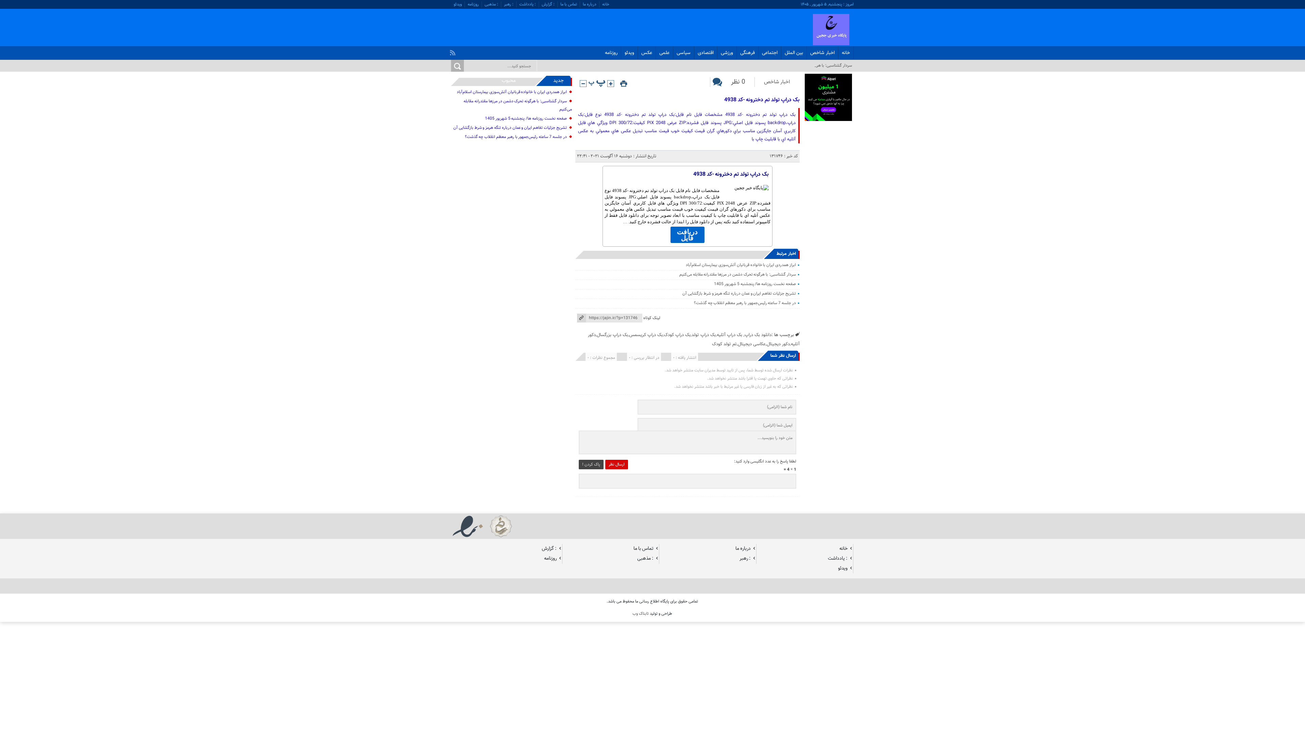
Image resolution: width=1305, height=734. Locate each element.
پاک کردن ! (591, 464)
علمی (664, 53)
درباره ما (589, 4)
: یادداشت (527, 4)
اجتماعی (770, 53)
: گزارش (548, 4)
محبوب (509, 81)
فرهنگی (747, 53)
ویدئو (458, 4)
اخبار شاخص (822, 53)
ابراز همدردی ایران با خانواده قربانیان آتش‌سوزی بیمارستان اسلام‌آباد (741, 265)
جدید (558, 81)
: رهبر (509, 4)
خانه (605, 4)
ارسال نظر (617, 464)
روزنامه (473, 4)
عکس (646, 53)
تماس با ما (568, 4)
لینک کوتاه (651, 318)
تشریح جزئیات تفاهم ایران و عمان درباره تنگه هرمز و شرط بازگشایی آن (739, 294)
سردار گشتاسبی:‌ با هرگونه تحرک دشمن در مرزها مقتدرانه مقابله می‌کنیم (737, 275)
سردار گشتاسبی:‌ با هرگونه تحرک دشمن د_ (817, 66)
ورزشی (727, 53)
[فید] (453, 51)
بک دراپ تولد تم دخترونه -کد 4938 (762, 100)
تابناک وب (640, 614)
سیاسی (684, 53)
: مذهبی (491, 4)
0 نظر (738, 82)
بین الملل (794, 53)
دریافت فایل (687, 235)
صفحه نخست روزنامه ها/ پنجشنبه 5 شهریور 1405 (755, 284)
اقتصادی (706, 53)
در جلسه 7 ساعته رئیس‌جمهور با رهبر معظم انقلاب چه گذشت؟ (745, 303)
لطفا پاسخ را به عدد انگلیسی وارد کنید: (765, 461)
